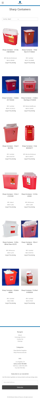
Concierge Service (20, 337)
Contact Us (20, 339)
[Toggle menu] (2, 2)
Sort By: (5, 19)
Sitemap (20, 341)
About (20, 335)
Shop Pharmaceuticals (20, 352)
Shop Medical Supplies (20, 350)
